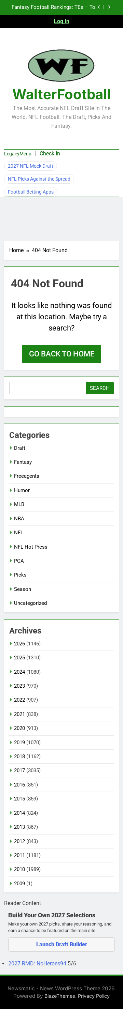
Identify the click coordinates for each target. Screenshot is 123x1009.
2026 (19, 644)
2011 (19, 855)
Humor (22, 490)
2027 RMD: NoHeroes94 (38, 963)
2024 (19, 672)
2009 (19, 884)
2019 (19, 742)
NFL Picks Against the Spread (39, 179)
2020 (19, 728)
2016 (19, 785)
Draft (19, 448)
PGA (19, 561)
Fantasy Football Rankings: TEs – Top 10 (55, 7)
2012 (19, 841)
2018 (19, 756)
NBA (19, 519)
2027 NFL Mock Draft (30, 166)
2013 (19, 827)
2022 (19, 700)
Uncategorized (30, 603)
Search (100, 388)
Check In (50, 153)
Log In (61, 21)
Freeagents (26, 476)
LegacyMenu (17, 153)
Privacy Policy (94, 996)
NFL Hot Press (30, 547)
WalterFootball (61, 94)
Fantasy (23, 462)
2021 (19, 714)
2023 (19, 686)
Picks (20, 575)
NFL (18, 533)
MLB (19, 504)
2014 (19, 813)
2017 (19, 770)
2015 (19, 799)
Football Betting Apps (31, 192)
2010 (19, 869)
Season (22, 589)
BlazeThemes (59, 996)
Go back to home (61, 354)
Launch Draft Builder (61, 944)
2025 (19, 658)
